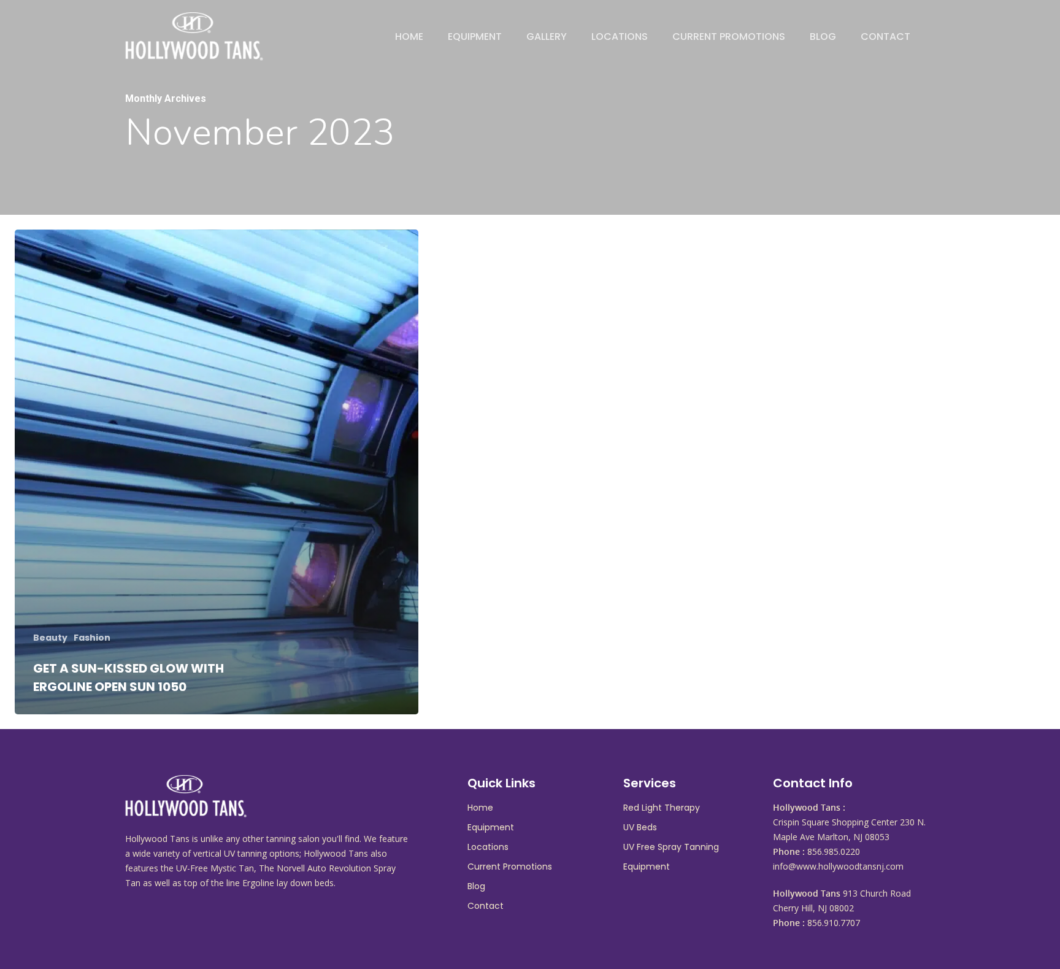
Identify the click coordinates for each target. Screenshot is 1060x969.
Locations (619, 37)
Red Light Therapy (661, 807)
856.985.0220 (833, 851)
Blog (823, 37)
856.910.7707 (833, 922)
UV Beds (640, 827)
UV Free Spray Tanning (671, 847)
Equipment (475, 37)
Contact (885, 37)
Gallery (546, 37)
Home (409, 37)
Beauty (50, 638)
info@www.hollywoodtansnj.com (838, 866)
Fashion (92, 638)
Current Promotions (728, 37)
